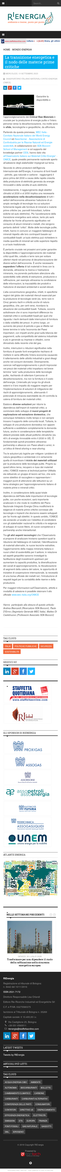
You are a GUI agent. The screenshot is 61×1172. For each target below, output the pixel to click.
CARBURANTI (11, 1098)
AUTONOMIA (11, 1087)
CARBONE (39, 1093)
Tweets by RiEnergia (13, 1054)
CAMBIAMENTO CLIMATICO (17, 1093)
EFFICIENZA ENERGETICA (17, 1115)
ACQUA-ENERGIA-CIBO (16, 1082)
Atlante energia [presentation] (14, 854)
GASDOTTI (46, 1126)
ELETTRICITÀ (39, 1115)
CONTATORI (10, 1109)
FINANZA (43, 1120)
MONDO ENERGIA (22, 49)
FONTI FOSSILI (11, 1126)
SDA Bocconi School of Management (26, 147)
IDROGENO (18, 1131)
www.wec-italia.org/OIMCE (25, 594)
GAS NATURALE (29, 1126)
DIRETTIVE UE (26, 1109)
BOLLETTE (46, 1087)
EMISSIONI (10, 1120)
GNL (7, 1131)
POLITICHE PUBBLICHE (26, 646)
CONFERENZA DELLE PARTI (18, 1104)
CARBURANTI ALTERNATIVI (34, 1098)
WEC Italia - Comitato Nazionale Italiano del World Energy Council (26, 135)
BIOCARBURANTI (29, 1087)
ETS (21, 1120)
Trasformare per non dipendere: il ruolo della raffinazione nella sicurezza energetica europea (30, 962)
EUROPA (31, 1120)
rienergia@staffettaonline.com (23, 1028)
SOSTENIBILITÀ (12, 651)
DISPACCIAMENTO (46, 1109)
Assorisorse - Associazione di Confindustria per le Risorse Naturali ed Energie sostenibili (27, 142)
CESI (25, 152)
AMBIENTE (36, 1082)
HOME (6, 49)
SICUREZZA (46, 646)
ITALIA (8, 646)
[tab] (30, 854)
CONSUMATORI (42, 1104)
